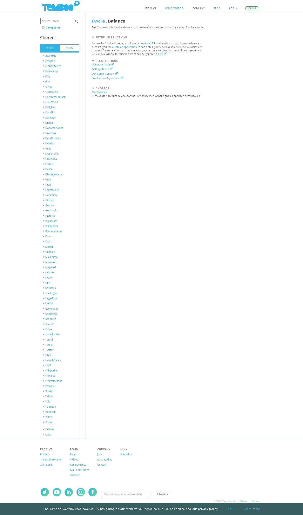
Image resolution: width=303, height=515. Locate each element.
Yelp (47, 401)
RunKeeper (51, 308)
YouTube (50, 406)
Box (47, 81)
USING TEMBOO (174, 8)
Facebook (51, 159)
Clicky (48, 86)
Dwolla (49, 143)
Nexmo (49, 272)
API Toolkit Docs (79, 470)
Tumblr (49, 339)
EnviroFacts (52, 153)
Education (126, 454)
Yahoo (49, 396)
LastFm (49, 246)
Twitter (49, 350)
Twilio (48, 344)
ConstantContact (55, 97)
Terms (255, 501)
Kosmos (45, 454)
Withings (50, 375)
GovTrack (50, 210)
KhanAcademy (53, 231)
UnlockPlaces (53, 360)
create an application (124, 47)
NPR (47, 283)
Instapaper (51, 226)
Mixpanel (50, 267)
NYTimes (50, 288)
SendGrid (50, 319)
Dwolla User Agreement (106, 78)
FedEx (48, 169)
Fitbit (48, 179)
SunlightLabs (52, 334)
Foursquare (52, 190)
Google (49, 205)
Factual (49, 164)
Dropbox (50, 133)
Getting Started (100, 69)
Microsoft (50, 262)
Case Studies (104, 459)
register (145, 43)
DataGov (50, 117)
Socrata (49, 324)
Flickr (48, 184)
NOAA (49, 277)
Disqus (49, 123)
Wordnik (50, 386)
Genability (51, 195)
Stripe (48, 329)
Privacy (244, 501)
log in (233, 8)
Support (75, 475)
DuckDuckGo (52, 138)
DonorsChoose (54, 128)
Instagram (51, 221)
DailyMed (50, 107)
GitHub (49, 200)
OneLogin (51, 293)
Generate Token (101, 64)
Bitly (47, 76)
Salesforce (51, 314)
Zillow (48, 417)
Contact (101, 464)
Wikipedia (51, 370)
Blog (217, 8)
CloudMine (51, 92)
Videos (74, 459)
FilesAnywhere (53, 174)
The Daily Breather (51, 459)
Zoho (48, 422)
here (160, 54)
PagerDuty (51, 298)
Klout (48, 241)
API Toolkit (46, 464)
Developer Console (103, 73)
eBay (48, 148)
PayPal (49, 303)
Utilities (49, 429)
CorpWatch (52, 102)
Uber (48, 355)
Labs (48, 434)
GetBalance (99, 92)
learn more (252, 508)
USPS (48, 365)
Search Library (50, 21)
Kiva (47, 236)
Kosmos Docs (78, 464)
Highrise (50, 215)
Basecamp (51, 71)
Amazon (50, 61)
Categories (53, 27)
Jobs (99, 454)
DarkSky (50, 112)
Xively (48, 391)
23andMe (50, 55)
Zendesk (50, 412)
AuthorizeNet (53, 66)
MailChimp (51, 257)
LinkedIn (50, 252)
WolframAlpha (53, 381)
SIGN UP (252, 8)
